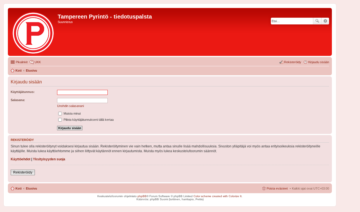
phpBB (142, 196)
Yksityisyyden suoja (49, 159)
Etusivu (31, 188)
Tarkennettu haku (325, 21)
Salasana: (18, 100)
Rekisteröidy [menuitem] (292, 62)
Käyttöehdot (20, 159)
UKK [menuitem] (38, 62)
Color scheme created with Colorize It (218, 196)
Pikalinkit (22, 62)
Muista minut (72, 113)
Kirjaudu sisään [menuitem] (318, 62)
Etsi (317, 21)
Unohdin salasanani (70, 106)
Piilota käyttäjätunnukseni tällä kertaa (88, 119)
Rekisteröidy (22, 172)
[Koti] (33, 31)
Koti (18, 188)
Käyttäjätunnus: (23, 92)
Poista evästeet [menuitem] (277, 188)
